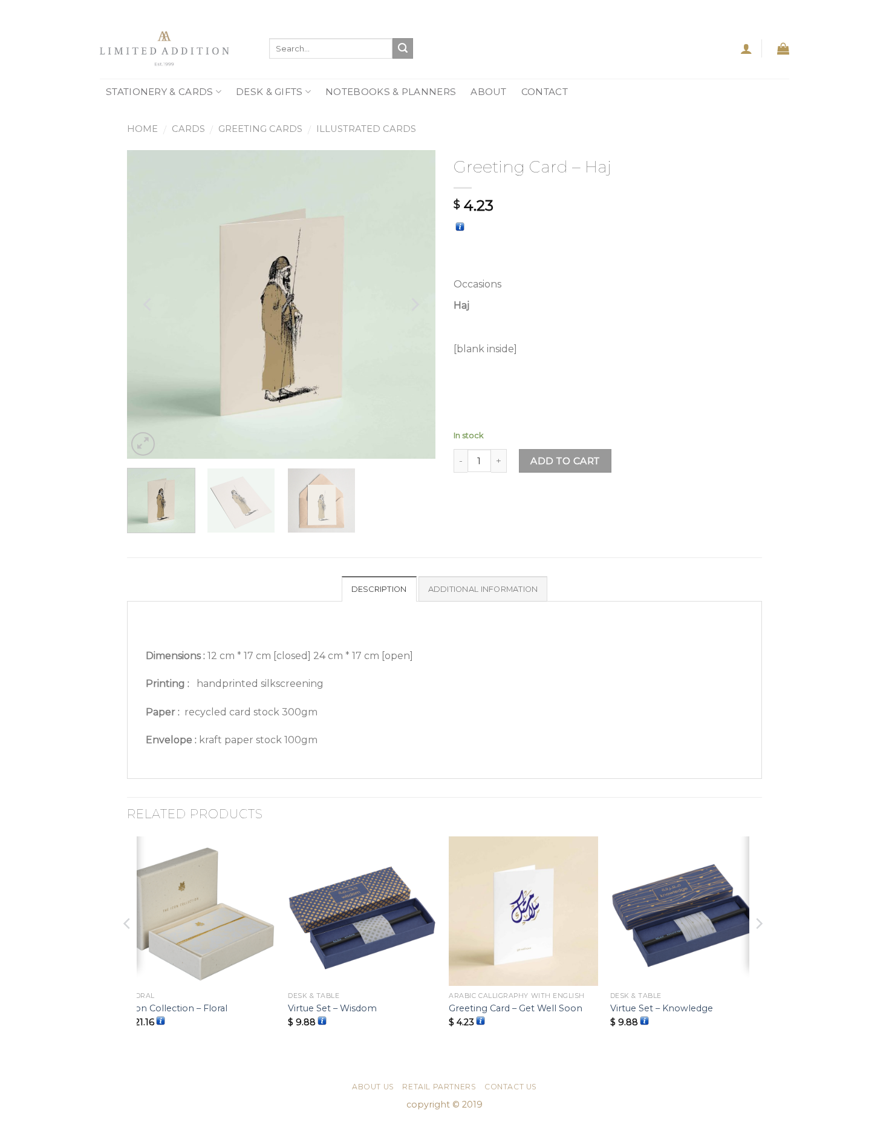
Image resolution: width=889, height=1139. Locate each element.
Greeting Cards (260, 128)
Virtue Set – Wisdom (332, 1008)
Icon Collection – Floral (177, 1008)
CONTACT (544, 91)
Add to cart (564, 461)
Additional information (483, 589)
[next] (414, 304)
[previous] (148, 304)
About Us (373, 1086)
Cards (188, 128)
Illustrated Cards (366, 128)
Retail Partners (439, 1086)
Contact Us (510, 1086)
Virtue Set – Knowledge (661, 1008)
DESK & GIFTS (269, 91)
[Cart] (783, 48)
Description (379, 589)
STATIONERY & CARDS (159, 91)
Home (142, 128)
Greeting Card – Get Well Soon (515, 1008)
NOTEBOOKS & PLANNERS (390, 91)
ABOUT (489, 91)
